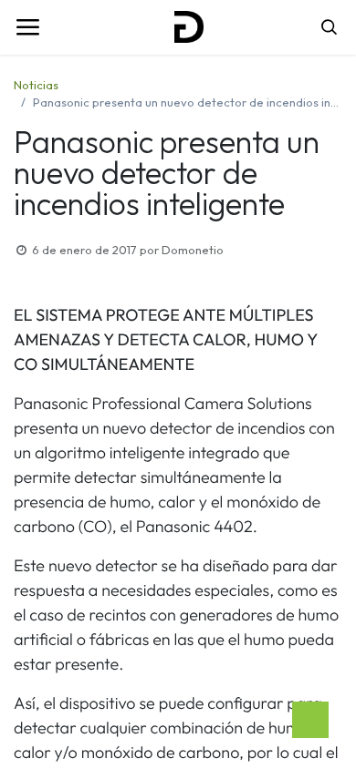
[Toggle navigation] (27, 27)
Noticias (36, 84)
